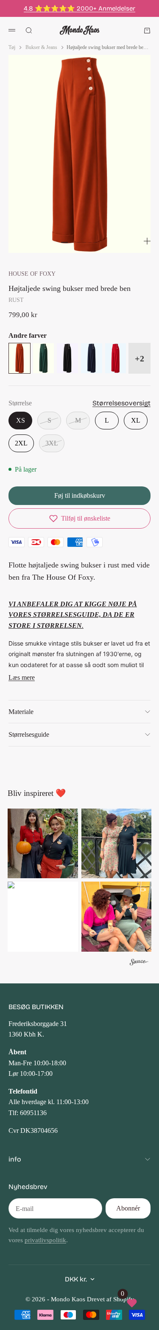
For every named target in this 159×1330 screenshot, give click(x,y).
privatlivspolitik (45, 1240)
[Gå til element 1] (64, 242)
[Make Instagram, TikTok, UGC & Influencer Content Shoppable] (139, 963)
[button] (79, 518)
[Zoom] (147, 241)
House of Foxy (32, 273)
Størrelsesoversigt (121, 403)
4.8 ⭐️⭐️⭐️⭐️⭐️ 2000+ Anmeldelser (79, 8)
